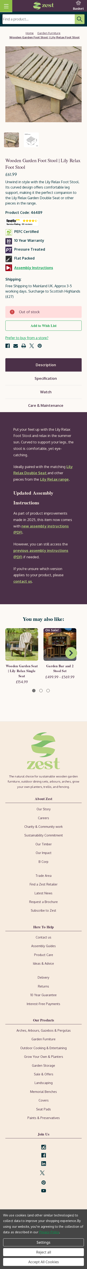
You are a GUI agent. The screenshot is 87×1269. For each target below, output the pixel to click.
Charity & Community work (43, 826)
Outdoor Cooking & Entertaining (43, 1048)
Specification (46, 378)
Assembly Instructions (33, 268)
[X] (31, 345)
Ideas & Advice (43, 963)
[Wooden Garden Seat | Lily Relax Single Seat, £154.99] (21, 644)
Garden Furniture (43, 1039)
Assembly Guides (43, 946)
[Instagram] (43, 1147)
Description (46, 365)
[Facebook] (7, 345)
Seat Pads (43, 1109)
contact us (22, 581)
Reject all (43, 1252)
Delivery (43, 977)
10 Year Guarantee (43, 995)
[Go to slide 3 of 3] (48, 690)
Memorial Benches (43, 1092)
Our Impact (44, 853)
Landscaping (44, 1083)
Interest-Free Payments (43, 1004)
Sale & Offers (43, 1074)
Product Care (43, 955)
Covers (44, 1100)
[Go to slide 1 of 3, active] (33, 690)
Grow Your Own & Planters (43, 1056)
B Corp (43, 862)
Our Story (44, 809)
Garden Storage (43, 1065)
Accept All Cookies (43, 1261)
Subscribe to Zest (43, 910)
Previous (10, 653)
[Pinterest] (39, 345)
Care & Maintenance (45, 405)
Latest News (43, 893)
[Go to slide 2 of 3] (41, 690)
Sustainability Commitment (43, 835)
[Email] (15, 345)
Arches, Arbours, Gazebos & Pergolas (44, 1030)
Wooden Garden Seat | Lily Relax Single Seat (22, 670)
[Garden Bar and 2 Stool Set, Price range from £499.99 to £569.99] (60, 644)
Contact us (43, 937)
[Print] (23, 345)
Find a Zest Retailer (44, 884)
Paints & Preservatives (43, 1118)
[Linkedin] (43, 1163)
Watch (46, 392)
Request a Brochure (43, 902)
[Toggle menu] (6, 6)
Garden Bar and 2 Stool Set (60, 668)
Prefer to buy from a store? (26, 338)
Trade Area (43, 875)
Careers (43, 818)
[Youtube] (43, 1190)
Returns (43, 986)
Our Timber (43, 844)
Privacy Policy (49, 1232)
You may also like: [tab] (43, 619)
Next (71, 653)
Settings (43, 1242)
